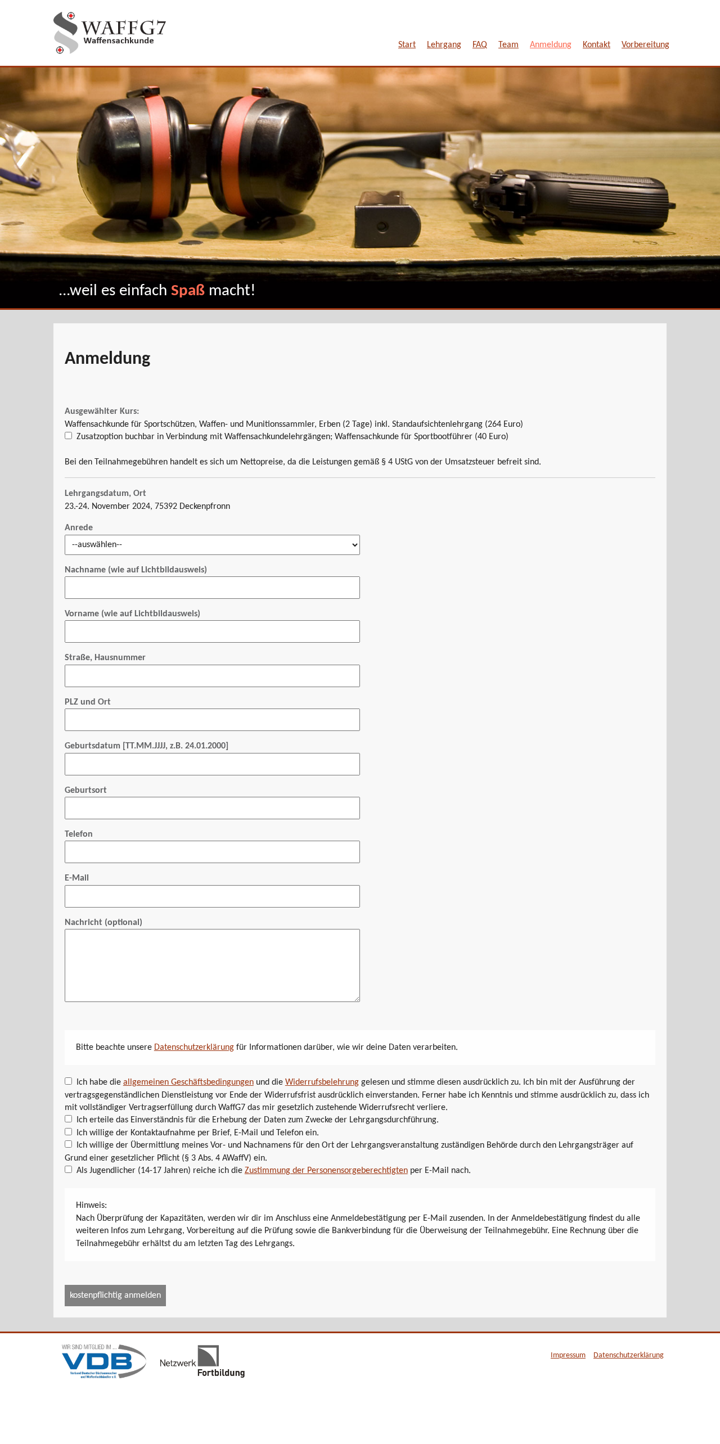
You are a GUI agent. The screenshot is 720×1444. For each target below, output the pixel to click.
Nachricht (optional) (103, 922)
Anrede (79, 528)
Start (407, 44)
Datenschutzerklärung (194, 1047)
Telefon (79, 834)
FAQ (479, 44)
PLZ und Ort (88, 702)
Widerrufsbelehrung (322, 1082)
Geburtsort (86, 790)
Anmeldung (551, 44)
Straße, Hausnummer (105, 657)
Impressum (568, 1355)
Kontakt (596, 44)
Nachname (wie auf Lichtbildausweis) (136, 570)
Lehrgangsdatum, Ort (105, 493)
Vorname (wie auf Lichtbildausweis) (132, 614)
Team (508, 44)
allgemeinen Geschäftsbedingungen (188, 1082)
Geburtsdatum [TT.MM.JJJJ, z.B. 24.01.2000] (146, 746)
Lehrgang (444, 44)
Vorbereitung (645, 44)
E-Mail (77, 878)
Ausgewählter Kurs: (102, 411)
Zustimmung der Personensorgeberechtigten (326, 1170)
